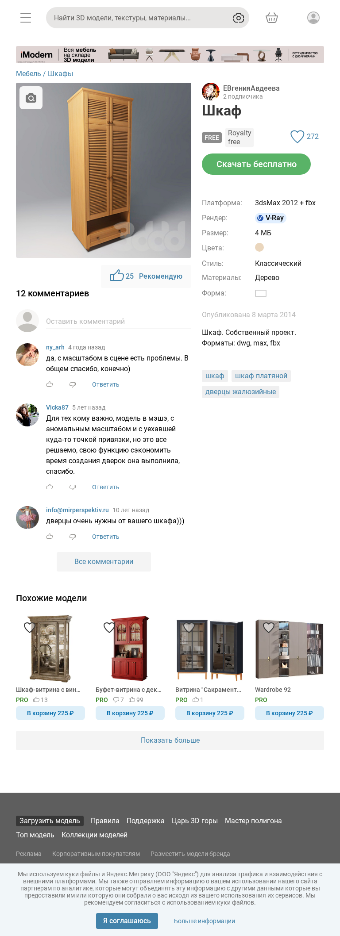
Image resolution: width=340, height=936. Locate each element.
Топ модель (35, 835)
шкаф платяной (261, 376)
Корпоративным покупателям (96, 853)
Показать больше (170, 740)
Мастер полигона (253, 821)
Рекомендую (154, 276)
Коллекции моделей (95, 835)
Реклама (29, 853)
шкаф (214, 376)
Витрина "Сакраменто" (208, 689)
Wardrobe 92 (273, 689)
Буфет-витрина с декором (129, 689)
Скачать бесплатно (256, 164)
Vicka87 (57, 407)
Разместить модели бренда (190, 853)
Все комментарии (103, 561)
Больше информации (204, 920)
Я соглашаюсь (127, 921)
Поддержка (146, 821)
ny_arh (55, 347)
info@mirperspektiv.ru (77, 510)
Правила (105, 821)
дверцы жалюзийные (240, 391)
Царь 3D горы (195, 821)
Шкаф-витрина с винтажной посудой (49, 689)
